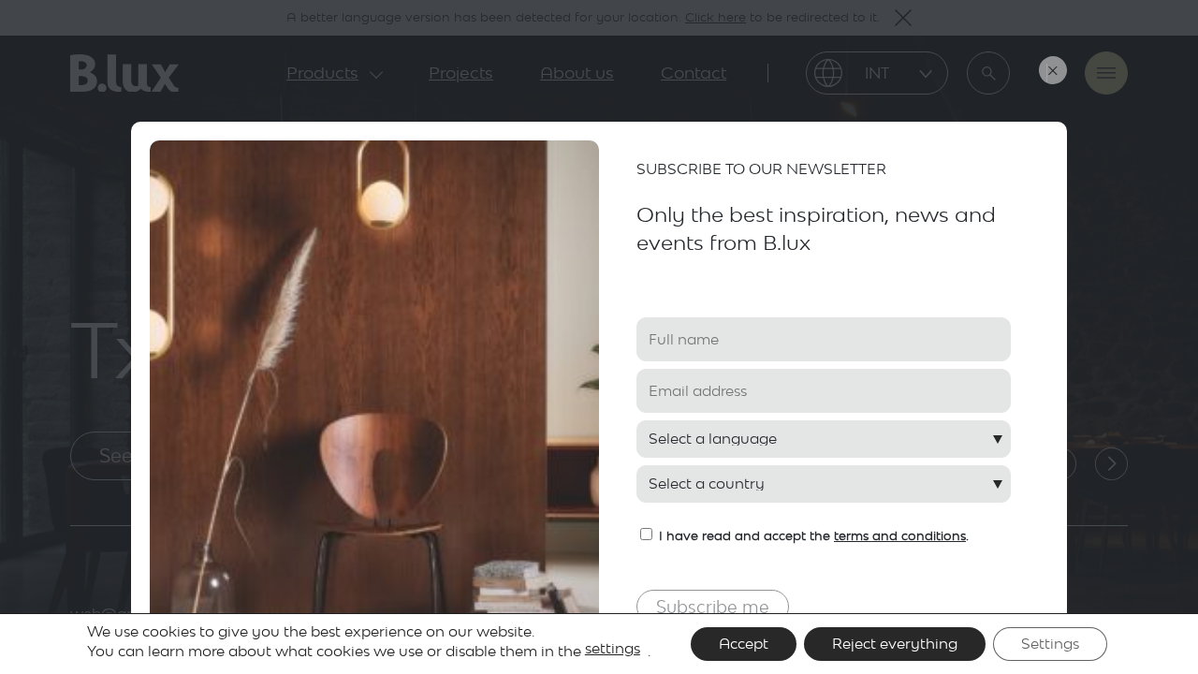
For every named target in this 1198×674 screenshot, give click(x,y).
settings (612, 648)
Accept (743, 644)
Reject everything (894, 644)
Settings (1050, 644)
